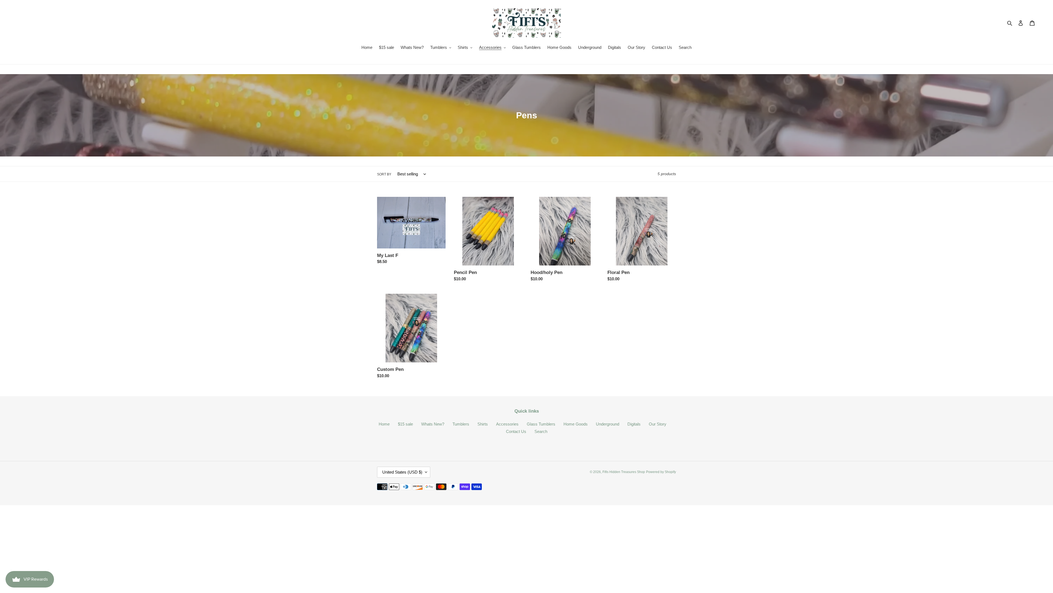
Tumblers (460, 424)
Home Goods (576, 424)
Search (540, 431)
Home (384, 424)
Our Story (657, 424)
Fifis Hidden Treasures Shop (623, 472)
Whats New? (432, 424)
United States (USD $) (402, 472)
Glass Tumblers (541, 424)
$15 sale (405, 424)
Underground (607, 424)
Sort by (384, 174)
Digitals (634, 424)
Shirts (482, 424)
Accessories (507, 424)
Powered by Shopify (661, 472)
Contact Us (516, 431)
